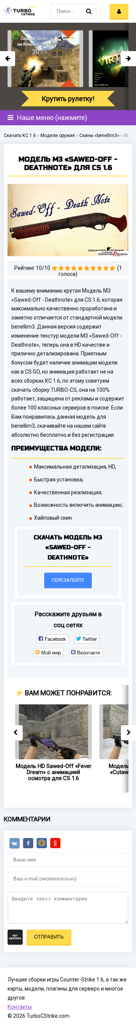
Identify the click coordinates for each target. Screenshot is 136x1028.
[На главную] (19, 11)
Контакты (20, 1007)
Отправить (49, 937)
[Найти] (88, 11)
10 (112, 268)
